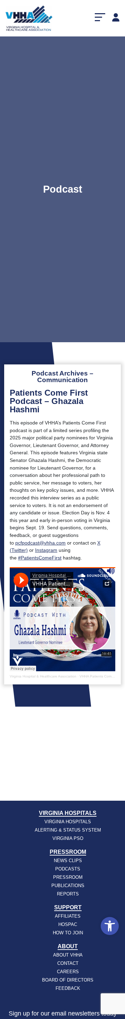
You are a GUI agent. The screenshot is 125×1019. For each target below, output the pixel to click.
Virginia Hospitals (68, 813)
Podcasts (67, 868)
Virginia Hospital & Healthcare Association (43, 676)
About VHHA (68, 955)
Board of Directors (67, 980)
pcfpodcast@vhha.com (40, 543)
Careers (68, 971)
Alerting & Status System (68, 830)
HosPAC (67, 924)
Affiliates (68, 916)
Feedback (68, 988)
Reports (68, 893)
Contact (67, 963)
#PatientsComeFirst (39, 558)
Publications (67, 885)
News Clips (68, 860)
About (68, 946)
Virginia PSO (67, 838)
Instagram (46, 550)
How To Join (68, 932)
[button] (110, 926)
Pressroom (68, 852)
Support (68, 907)
